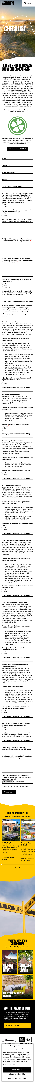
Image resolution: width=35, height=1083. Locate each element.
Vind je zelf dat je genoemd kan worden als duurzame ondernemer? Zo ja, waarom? (17, 240)
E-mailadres (7, 165)
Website (4, 179)
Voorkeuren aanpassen (17, 1078)
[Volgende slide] (19, 867)
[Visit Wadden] (9, 1042)
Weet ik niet (8, 287)
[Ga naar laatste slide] (15, 867)
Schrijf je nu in (11, 1025)
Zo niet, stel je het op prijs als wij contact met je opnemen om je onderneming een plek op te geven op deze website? (17, 292)
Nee (5, 206)
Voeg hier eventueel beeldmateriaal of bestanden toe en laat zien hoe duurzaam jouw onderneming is (16, 777)
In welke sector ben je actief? (13, 186)
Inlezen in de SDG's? (17, 149)
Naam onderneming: (10, 172)
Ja (5, 204)
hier (6, 733)
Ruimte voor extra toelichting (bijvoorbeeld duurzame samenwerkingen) (17, 757)
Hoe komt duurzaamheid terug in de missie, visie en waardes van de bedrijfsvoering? (17, 220)
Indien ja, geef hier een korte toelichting (17, 387)
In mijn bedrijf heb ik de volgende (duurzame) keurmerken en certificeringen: (17, 748)
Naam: (5, 158)
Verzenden (8, 792)
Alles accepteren (17, 1069)
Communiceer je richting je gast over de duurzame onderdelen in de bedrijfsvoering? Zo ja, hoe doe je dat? (17, 260)
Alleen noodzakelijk (17, 1074)
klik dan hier (21, 144)
